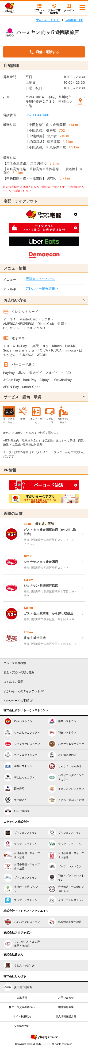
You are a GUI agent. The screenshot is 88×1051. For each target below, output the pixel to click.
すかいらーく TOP (48, 20)
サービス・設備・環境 (22, 397)
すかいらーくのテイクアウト (22, 691)
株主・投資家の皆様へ (22, 1007)
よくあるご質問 (13, 681)
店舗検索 (54, 11)
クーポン (69, 10)
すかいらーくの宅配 (16, 700)
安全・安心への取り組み (19, 672)
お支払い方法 (15, 300)
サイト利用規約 (22, 1016)
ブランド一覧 (39, 11)
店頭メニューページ (40, 279)
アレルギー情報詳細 (40, 288)
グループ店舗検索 (15, 663)
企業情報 (22, 997)
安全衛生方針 (22, 1026)
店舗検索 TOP (74, 20)
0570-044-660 (37, 115)
